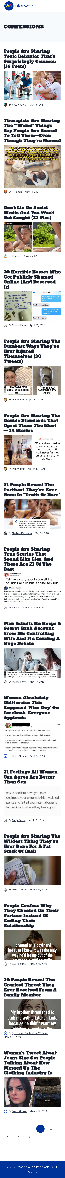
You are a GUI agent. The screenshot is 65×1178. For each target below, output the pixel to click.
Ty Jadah (17, 191)
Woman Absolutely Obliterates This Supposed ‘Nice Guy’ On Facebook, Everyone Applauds (31, 708)
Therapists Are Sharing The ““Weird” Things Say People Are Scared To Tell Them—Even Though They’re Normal (32, 130)
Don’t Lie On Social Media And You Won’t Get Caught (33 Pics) (29, 213)
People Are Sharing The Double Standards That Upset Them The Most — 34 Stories (32, 423)
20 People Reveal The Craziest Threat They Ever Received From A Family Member (30, 987)
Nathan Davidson (22, 533)
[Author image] (5, 105)
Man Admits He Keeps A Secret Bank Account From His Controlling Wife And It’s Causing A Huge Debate (32, 633)
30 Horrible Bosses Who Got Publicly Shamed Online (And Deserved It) (32, 279)
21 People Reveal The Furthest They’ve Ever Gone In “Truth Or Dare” (32, 490)
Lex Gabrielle (19, 889)
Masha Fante (19, 325)
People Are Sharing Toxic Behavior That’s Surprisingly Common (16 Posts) (30, 58)
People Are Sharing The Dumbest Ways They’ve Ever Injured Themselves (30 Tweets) (32, 351)
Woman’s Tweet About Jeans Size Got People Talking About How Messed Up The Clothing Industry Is (30, 1063)
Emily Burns (18, 820)
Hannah (16, 256)
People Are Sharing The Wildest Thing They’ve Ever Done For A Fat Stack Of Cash (32, 843)
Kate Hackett (19, 104)
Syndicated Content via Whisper (30, 1033)
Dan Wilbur (18, 399)
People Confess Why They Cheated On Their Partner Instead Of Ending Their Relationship (31, 915)
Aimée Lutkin (19, 607)
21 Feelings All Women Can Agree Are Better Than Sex (31, 777)
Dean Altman (19, 756)
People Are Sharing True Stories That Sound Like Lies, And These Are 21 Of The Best (28, 559)
